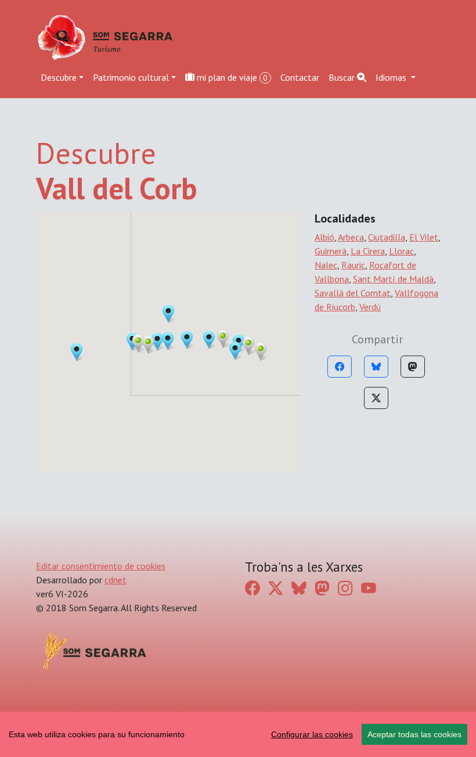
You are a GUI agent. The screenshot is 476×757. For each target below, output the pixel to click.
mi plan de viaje (231, 77)
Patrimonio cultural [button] (131, 77)
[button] (223, 338)
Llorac (401, 251)
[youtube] (368, 588)
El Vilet (423, 237)
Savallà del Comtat (353, 293)
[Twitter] (376, 398)
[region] (238, 734)
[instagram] (345, 588)
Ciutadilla (386, 237)
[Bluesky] (376, 367)
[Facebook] (339, 367)
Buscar (343, 77)
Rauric (353, 265)
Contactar (299, 77)
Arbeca (351, 237)
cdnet (115, 580)
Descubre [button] (59, 77)
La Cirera (368, 251)
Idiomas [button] (392, 77)
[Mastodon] (413, 367)
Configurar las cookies (312, 734)
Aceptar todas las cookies (414, 734)
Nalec (326, 265)
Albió (324, 237)
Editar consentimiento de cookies (100, 566)
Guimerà (331, 251)
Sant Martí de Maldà (393, 279)
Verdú (370, 307)
